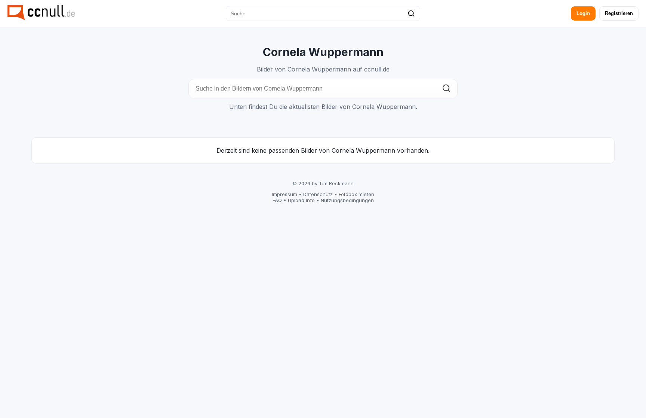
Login (583, 13)
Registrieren (619, 13)
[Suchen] (411, 13)
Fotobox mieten (356, 194)
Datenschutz (318, 194)
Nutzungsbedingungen (347, 200)
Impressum (284, 194)
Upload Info (301, 200)
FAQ (277, 200)
